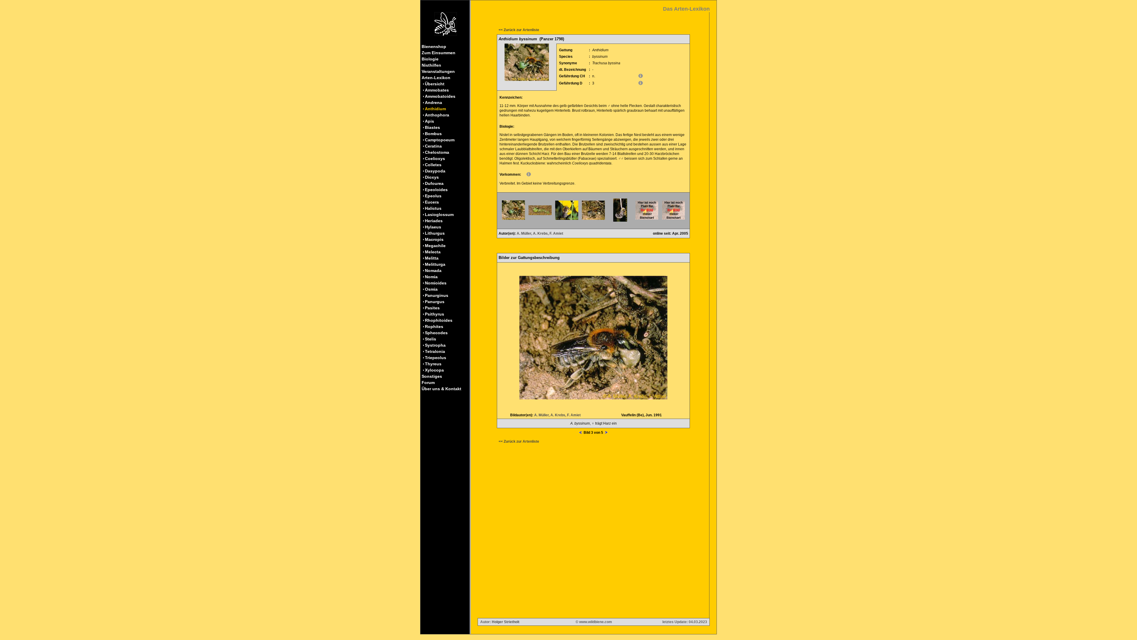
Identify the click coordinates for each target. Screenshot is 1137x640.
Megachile (435, 245)
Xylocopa (434, 370)
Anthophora (437, 115)
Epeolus (433, 195)
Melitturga (435, 264)
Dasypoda (435, 171)
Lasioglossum (439, 214)
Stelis (430, 339)
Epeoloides (436, 189)
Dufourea (434, 183)
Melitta (432, 258)
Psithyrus (434, 314)
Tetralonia (435, 351)
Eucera (432, 202)
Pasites (432, 307)
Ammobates (437, 90)
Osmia (431, 289)
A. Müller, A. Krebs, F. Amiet (540, 233)
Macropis (434, 239)
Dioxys (432, 177)
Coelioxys (435, 158)
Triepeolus (435, 357)
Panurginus (436, 295)
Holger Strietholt (505, 622)
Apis (429, 121)
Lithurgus (435, 233)
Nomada (433, 270)
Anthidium (435, 108)
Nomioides (436, 283)
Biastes (432, 127)
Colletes (433, 164)
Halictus (433, 208)
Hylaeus (433, 227)
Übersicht (434, 83)
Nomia (431, 276)
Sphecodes (436, 332)
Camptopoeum (440, 139)
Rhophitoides (438, 320)
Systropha (435, 345)
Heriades (434, 220)
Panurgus (434, 301)
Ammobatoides (440, 96)
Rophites (434, 326)
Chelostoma (437, 152)
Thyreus (433, 363)
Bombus (433, 133)
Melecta (433, 251)
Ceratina (433, 146)
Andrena (433, 102)
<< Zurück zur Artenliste (519, 30)
